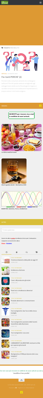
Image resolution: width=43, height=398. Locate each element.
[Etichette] (37, 252)
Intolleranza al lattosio (18, 270)
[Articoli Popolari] (17, 252)
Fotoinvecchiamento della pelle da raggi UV (24, 260)
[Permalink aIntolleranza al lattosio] (6, 271)
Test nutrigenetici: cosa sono (20, 333)
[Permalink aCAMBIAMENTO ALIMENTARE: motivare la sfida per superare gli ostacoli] (6, 344)
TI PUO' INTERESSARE (16, 257)
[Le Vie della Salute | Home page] (5, 2)
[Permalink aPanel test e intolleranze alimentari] (6, 291)
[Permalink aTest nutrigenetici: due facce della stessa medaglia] (6, 311)
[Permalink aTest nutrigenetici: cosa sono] (6, 333)
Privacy (3, 243)
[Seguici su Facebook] (40, 105)
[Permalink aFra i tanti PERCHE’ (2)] (22, 61)
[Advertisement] (21, 22)
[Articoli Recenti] (7, 252)
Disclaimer (9, 243)
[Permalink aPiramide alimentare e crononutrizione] (6, 301)
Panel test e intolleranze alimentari (21, 290)
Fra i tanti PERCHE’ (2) (12, 77)
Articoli (4, 73)
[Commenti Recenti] (27, 252)
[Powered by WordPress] (16, 387)
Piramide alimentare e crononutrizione (23, 301)
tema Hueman (30, 388)
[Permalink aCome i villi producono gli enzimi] (6, 281)
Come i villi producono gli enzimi (20, 280)
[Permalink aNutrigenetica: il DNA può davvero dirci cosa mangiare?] (6, 355)
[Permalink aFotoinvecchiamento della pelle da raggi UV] (6, 261)
